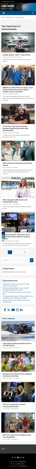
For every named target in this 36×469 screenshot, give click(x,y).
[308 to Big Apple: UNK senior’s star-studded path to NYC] (18, 187)
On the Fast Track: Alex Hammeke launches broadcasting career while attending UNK (15, 128)
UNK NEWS (7, 6)
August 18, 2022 (7, 241)
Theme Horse (20, 464)
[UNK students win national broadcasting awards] (18, 151)
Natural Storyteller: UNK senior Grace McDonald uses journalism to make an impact (16, 237)
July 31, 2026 (6, 408)
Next (25, 252)
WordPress (23, 466)
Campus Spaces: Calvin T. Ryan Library (16, 55)
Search (31, 260)
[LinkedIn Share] (3, 236)
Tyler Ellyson (16, 132)
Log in (3, 449)
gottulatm (16, 94)
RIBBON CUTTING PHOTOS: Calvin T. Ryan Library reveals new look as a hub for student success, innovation (18, 90)
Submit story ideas (8, 272)
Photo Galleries (9, 318)
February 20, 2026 (7, 57)
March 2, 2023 (6, 167)
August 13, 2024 (7, 132)
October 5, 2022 (7, 204)
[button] (3, 240)
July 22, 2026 (6, 439)
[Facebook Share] (3, 229)
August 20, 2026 (7, 347)
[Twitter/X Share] (3, 233)
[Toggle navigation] (3, 13)
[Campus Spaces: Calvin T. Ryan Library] (18, 42)
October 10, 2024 (7, 94)
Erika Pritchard (18, 57)
